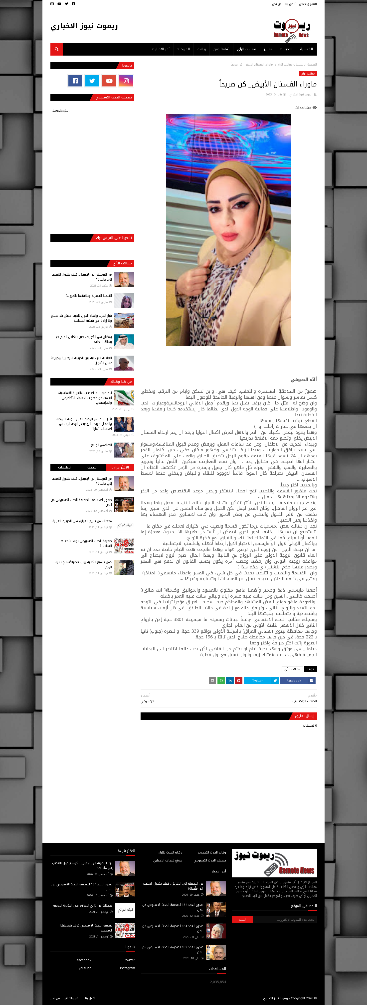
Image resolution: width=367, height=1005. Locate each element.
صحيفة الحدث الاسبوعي (210, 860)
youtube (85, 968)
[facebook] (73, 4)
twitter (130, 960)
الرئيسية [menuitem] (306, 49)
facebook (84, 960)
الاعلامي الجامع (101, 445)
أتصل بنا (290, 4)
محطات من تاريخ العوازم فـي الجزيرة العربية (82, 521)
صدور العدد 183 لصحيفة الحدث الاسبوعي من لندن (172, 928)
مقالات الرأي (285, 64)
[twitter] (66, 4)
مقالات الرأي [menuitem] (246, 49)
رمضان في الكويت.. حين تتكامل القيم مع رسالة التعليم (84, 339)
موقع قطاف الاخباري (167, 860)
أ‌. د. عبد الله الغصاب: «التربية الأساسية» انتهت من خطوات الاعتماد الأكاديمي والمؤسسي (84, 398)
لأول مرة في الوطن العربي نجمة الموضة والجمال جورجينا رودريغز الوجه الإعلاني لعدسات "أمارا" (84, 424)
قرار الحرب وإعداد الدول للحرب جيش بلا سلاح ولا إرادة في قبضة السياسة (81, 318)
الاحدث (92, 467)
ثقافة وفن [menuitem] (221, 49)
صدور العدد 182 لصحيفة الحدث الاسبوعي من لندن (172, 949)
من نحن (277, 4)
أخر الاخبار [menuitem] (162, 49)
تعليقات (64, 467)
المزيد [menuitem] (185, 49)
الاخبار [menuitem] (288, 49)
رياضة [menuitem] (201, 49)
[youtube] (59, 4)
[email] (52, 4)
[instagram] (126, 80)
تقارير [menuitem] (268, 49)
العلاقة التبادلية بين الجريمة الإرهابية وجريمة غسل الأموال (81, 360)
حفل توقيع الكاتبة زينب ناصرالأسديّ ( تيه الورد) (83, 564)
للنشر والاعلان (308, 4)
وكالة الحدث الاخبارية (212, 852)
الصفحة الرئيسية (306, 64)
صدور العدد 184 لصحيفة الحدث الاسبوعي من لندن (81, 502)
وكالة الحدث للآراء (170, 852)
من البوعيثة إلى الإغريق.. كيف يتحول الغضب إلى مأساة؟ (81, 277)
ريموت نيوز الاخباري (84, 25)
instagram (127, 968)
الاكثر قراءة (120, 467)
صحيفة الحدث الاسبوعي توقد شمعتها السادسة (86, 543)
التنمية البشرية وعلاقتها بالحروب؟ (88, 296)
